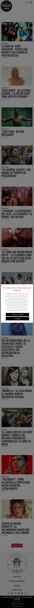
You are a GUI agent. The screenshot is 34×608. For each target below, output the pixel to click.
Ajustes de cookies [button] (17, 315)
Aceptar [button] (17, 319)
